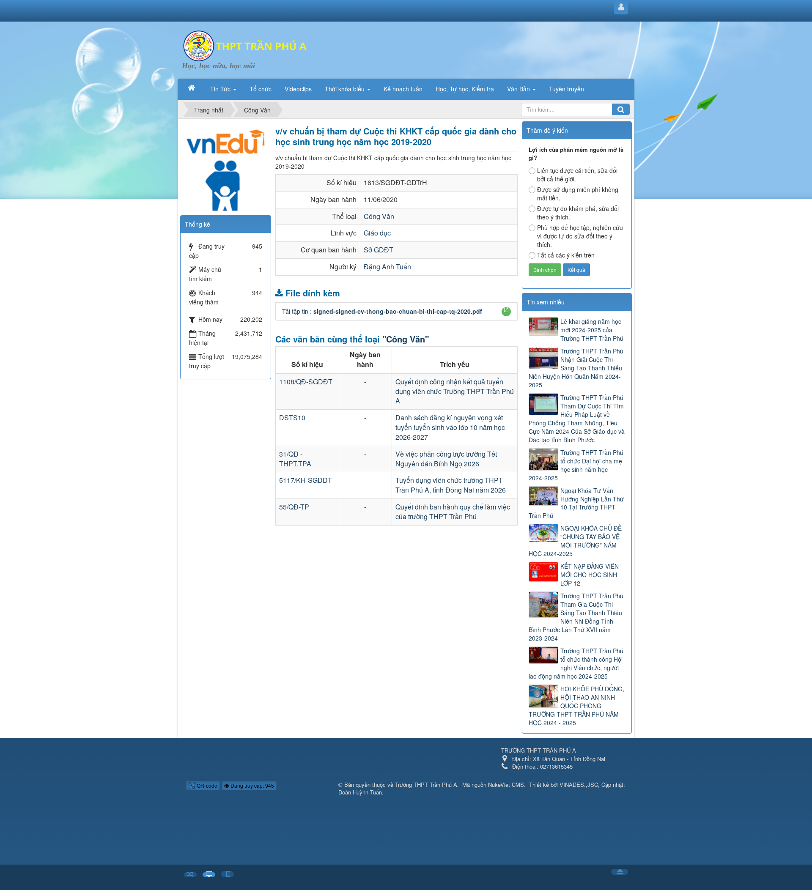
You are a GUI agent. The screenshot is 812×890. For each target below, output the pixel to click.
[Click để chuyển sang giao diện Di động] (227, 874)
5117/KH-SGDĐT (305, 480)
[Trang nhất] (192, 88)
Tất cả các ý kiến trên (566, 255)
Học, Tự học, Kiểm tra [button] (465, 89)
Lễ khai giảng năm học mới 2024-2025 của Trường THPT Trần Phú (591, 329)
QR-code (206, 785)
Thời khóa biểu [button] (345, 89)
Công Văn (379, 216)
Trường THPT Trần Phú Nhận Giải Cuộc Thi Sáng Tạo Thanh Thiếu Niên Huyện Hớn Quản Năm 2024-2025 (576, 368)
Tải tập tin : (382, 311)
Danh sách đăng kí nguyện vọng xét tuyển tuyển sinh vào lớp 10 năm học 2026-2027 (450, 427)
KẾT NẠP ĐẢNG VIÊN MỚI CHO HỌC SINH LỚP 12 (589, 574)
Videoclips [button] (298, 89)
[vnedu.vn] (225, 165)
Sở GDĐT (378, 250)
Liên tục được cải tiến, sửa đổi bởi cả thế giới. (577, 174)
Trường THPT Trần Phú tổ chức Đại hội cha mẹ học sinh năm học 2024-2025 (576, 465)
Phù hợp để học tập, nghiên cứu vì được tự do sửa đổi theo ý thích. (580, 236)
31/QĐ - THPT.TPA (295, 458)
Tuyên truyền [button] (566, 89)
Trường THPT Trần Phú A (426, 784)
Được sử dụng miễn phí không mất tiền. (577, 193)
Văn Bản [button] (519, 89)
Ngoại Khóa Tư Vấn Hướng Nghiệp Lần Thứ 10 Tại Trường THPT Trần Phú (576, 503)
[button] (506, 309)
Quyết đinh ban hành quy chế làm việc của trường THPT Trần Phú (452, 511)
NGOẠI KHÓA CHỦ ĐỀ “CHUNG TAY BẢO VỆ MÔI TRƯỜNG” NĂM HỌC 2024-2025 (575, 541)
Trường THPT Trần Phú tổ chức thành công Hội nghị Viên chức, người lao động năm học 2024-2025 (576, 663)
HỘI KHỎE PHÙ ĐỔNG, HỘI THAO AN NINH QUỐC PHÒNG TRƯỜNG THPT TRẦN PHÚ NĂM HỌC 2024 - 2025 (576, 706)
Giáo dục (377, 233)
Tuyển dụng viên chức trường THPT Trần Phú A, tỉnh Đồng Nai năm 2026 (450, 485)
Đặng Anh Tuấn (387, 266)
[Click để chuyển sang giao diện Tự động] (190, 874)
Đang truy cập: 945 (251, 785)
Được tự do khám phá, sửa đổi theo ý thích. (578, 212)
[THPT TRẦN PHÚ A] (245, 45)
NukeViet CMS (506, 784)
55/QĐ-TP (294, 507)
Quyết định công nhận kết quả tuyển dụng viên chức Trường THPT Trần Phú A (454, 391)
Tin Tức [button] (221, 89)
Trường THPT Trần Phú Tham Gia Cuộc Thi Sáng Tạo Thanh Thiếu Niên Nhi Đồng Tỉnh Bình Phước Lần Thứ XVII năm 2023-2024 (576, 617)
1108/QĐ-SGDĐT (305, 381)
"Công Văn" (405, 339)
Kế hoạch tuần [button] (403, 89)
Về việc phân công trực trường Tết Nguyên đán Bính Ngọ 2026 (446, 458)
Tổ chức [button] (261, 89)
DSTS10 (292, 417)
